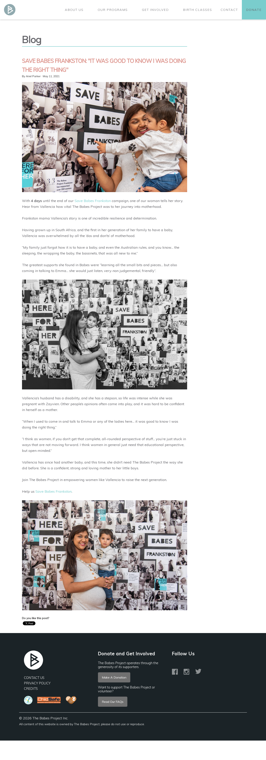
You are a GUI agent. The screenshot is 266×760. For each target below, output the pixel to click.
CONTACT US (34, 678)
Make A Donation (114, 677)
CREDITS (31, 689)
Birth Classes (197, 10)
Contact (229, 10)
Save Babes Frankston (93, 201)
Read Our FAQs (112, 702)
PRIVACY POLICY (37, 683)
